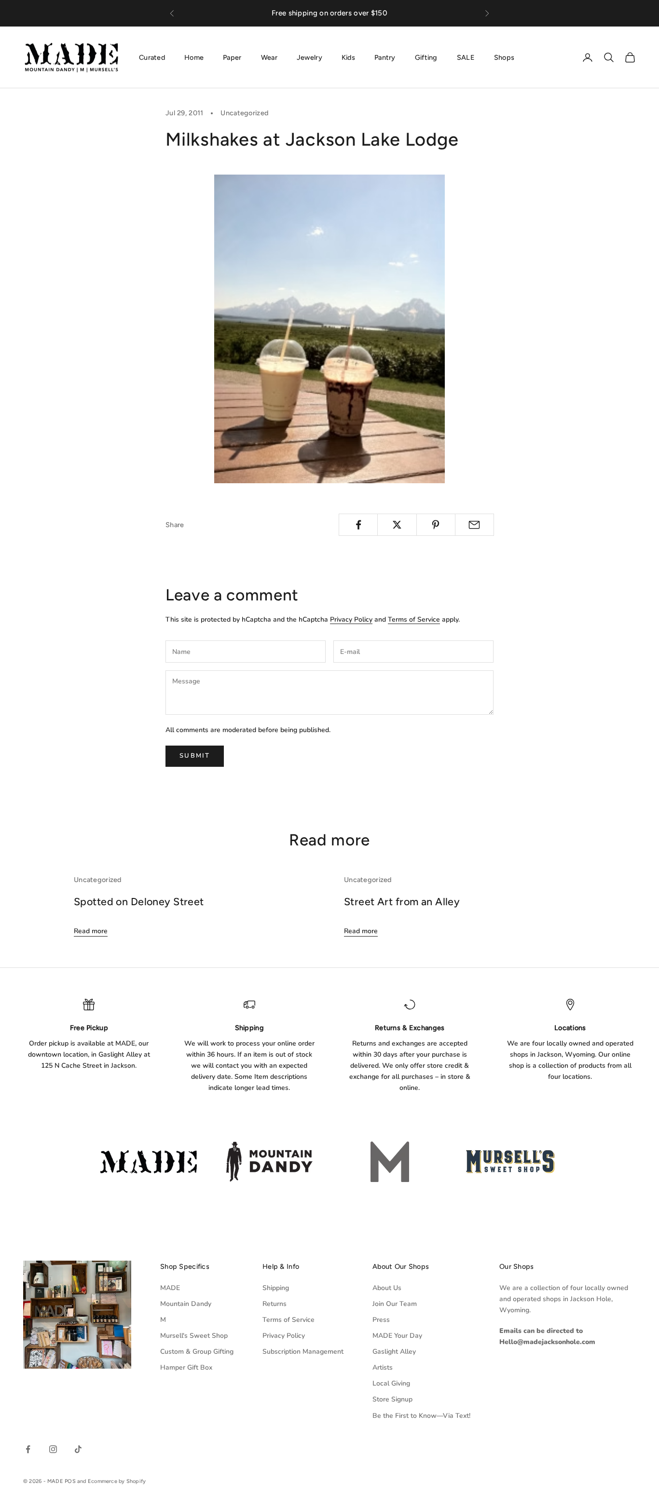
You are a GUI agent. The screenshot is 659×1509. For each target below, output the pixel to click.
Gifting (426, 57)
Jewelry (309, 57)
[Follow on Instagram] (53, 1449)
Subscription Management (302, 1351)
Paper (232, 57)
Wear (269, 57)
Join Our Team (394, 1303)
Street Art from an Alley (402, 902)
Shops (504, 57)
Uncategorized (244, 113)
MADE (170, 1287)
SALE (466, 57)
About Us (386, 1287)
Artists (382, 1367)
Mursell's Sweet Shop (194, 1335)
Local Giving (391, 1383)
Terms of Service (414, 619)
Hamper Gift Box (186, 1367)
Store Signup (392, 1399)
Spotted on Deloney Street (139, 902)
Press (381, 1319)
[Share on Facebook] (358, 524)
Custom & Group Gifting (196, 1351)
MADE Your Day (397, 1335)
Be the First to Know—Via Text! (421, 1415)
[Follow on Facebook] (28, 1449)
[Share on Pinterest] (436, 524)
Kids (348, 57)
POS (70, 1481)
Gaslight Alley (394, 1351)
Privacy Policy (351, 619)
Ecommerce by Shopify (117, 1481)
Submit (194, 755)
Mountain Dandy (185, 1303)
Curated (152, 57)
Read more (91, 931)
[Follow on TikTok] (78, 1449)
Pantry (385, 57)
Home (194, 57)
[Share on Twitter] (397, 524)
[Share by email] (474, 524)
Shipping (275, 1287)
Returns (274, 1303)
